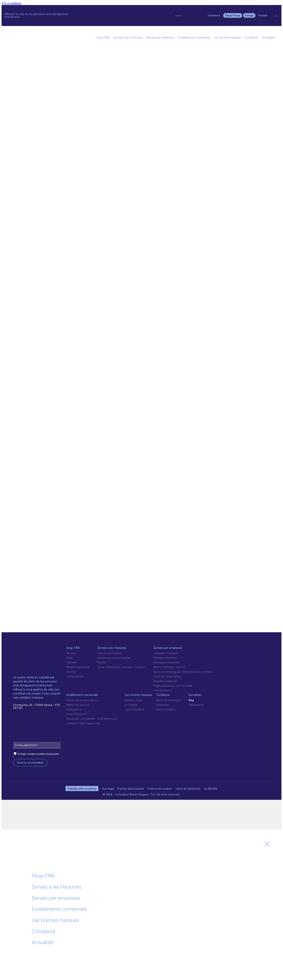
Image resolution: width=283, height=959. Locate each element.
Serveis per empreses (160, 37)
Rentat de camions (77, 704)
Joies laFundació (134, 709)
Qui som (71, 653)
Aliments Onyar (134, 700)
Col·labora (251, 37)
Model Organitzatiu (78, 667)
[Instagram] (91, 10)
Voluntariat (162, 704)
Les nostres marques (227, 37)
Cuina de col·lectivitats (167, 676)
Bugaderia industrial (165, 681)
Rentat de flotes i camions (169, 667)
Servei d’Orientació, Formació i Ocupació (121, 667)
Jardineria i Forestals (165, 653)
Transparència (74, 676)
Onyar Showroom (76, 714)
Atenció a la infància (109, 653)
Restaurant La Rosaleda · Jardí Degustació (91, 718)
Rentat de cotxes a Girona (82, 700)
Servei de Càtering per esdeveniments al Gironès (183, 671)
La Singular (131, 704)
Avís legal (108, 788)
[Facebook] (105, 10)
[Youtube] (105, 20)
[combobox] (189, 15)
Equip (69, 657)
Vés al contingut (11, 3)
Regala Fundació (165, 709)
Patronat (71, 662)
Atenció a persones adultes (114, 657)
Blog (191, 700)
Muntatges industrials (166, 662)
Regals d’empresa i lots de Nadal (172, 685)
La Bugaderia (73, 709)
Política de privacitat (131, 788)
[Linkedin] (118, 10)
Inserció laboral (162, 690)
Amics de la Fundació (168, 700)
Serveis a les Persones (127, 37)
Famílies (101, 662)
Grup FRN (102, 37)
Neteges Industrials (165, 657)
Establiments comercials (194, 37)
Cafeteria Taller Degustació (83, 723)
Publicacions (196, 704)
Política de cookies (160, 788)
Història (71, 671)
